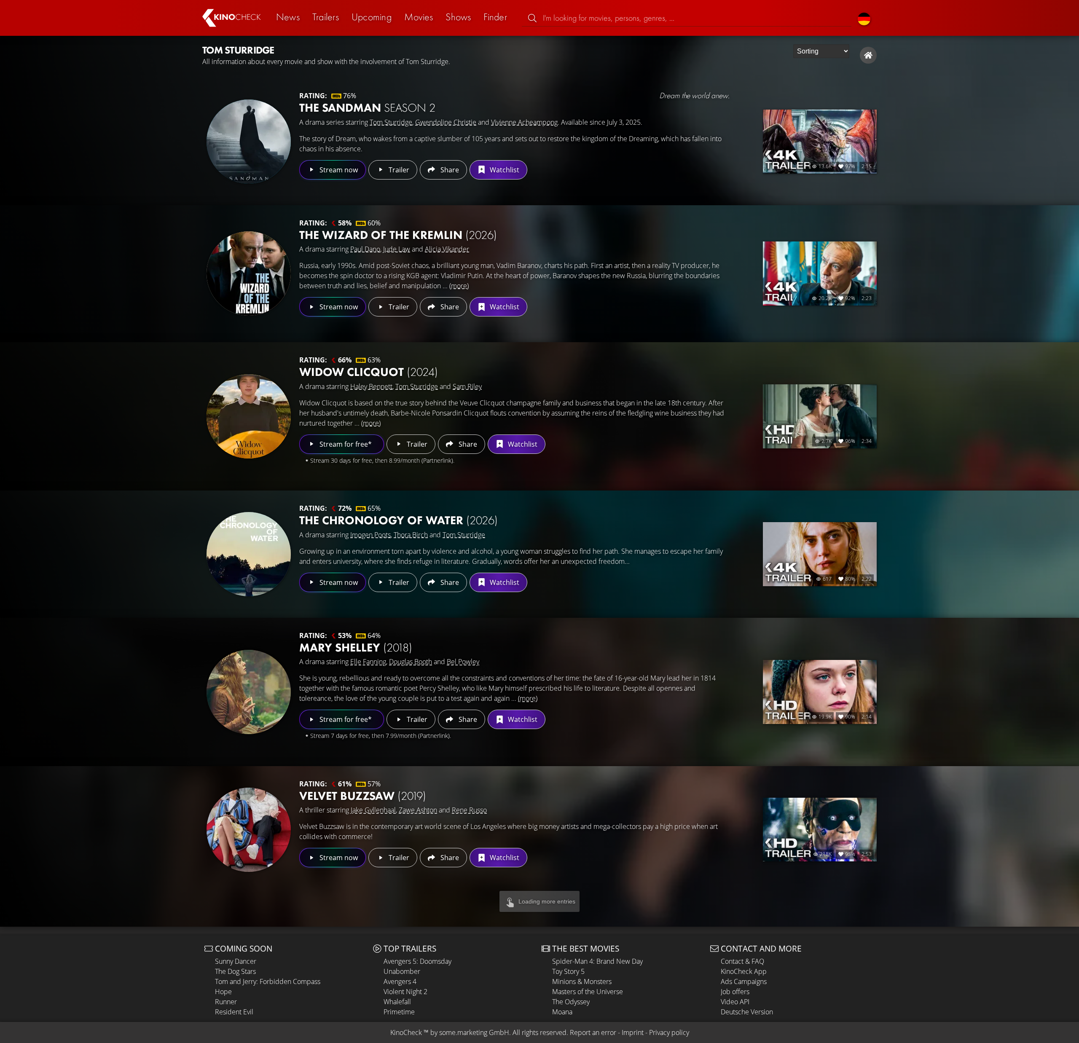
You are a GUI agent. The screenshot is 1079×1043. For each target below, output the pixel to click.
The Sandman (367, 107)
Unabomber (402, 971)
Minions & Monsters (582, 981)
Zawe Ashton (418, 810)
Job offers (735, 991)
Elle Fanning (368, 661)
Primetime (399, 1012)
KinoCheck (406, 1032)
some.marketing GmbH (474, 1032)
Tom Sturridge (391, 122)
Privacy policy (669, 1032)
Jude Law (396, 249)
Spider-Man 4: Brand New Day (597, 961)
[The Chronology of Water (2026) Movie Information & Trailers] (249, 554)
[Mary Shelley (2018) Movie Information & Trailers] (249, 692)
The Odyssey (571, 1001)
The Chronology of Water (398, 520)
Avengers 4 (400, 981)
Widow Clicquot (368, 372)
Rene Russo (469, 810)
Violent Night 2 (405, 991)
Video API (735, 1001)
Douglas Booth (410, 661)
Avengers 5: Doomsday (417, 961)
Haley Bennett (371, 386)
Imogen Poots (370, 534)
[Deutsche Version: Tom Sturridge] (864, 18)
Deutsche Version (747, 1012)
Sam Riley (467, 386)
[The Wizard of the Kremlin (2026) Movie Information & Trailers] (249, 273)
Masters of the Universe (587, 991)
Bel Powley (463, 661)
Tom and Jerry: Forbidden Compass (267, 981)
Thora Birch (411, 534)
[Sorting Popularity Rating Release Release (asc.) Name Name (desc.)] (821, 51)
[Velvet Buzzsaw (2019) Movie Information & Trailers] (249, 830)
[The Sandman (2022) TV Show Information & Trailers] (249, 141)
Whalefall (397, 1001)
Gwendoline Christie (445, 122)
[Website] (868, 55)
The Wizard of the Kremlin (398, 235)
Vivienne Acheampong (524, 122)
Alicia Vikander (447, 249)
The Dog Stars (235, 971)
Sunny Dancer (235, 961)
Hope (223, 991)
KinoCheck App (744, 971)
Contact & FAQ (742, 961)
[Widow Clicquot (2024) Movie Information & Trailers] (249, 416)
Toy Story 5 (568, 971)
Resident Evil (234, 1012)
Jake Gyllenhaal (373, 810)
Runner (226, 1001)
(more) (459, 285)
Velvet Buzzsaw (362, 795)
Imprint (633, 1032)
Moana (562, 1012)
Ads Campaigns (744, 981)
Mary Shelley (355, 647)
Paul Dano (365, 249)
